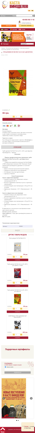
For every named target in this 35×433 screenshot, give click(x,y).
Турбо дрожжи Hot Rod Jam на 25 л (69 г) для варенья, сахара (17, 265)
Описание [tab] (17, 147)
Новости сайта (10, 367)
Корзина (26, 426)
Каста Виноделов (18, 429)
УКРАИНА (6, 29)
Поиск (14, 15)
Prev (3, 398)
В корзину (17, 259)
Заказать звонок (26, 25)
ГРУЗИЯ (23, 29)
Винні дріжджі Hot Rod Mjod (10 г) (17, 238)
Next (31, 398)
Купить (17, 119)
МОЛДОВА (14, 29)
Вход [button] (4, 15)
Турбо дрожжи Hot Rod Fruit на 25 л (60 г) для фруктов (17, 290)
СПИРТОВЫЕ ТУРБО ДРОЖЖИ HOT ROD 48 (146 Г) (17, 316)
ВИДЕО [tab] (17, 230)
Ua (29, 10)
